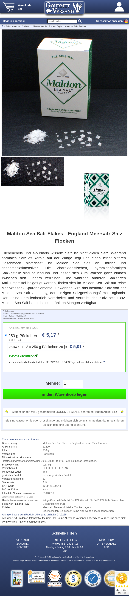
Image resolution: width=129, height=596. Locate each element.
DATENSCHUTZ (106, 543)
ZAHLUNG (23, 543)
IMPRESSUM (106, 540)
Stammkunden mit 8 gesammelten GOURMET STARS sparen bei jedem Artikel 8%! (64, 411)
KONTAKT (23, 547)
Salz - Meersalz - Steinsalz (18, 26)
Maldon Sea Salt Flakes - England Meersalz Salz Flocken (59, 26)
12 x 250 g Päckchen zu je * (46, 346)
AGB (106, 547)
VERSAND (22, 540)
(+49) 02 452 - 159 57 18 (64, 543)
